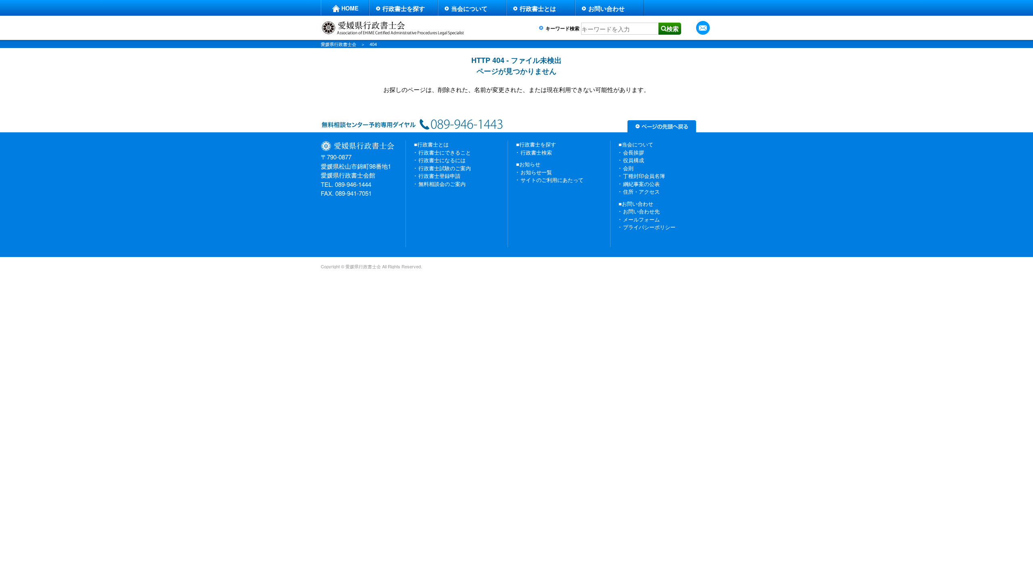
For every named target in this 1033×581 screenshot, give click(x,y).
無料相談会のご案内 (442, 184)
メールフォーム (641, 219)
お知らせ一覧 (536, 172)
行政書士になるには (442, 160)
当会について (469, 8)
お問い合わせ (606, 8)
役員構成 (633, 160)
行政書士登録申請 (439, 176)
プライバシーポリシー (649, 227)
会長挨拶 (633, 152)
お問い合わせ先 (641, 211)
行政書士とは (538, 8)
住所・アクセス (641, 191)
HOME (349, 8)
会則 (628, 168)
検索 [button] (673, 28)
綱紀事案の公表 (641, 184)
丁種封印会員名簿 (644, 176)
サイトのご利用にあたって (552, 180)
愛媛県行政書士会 (338, 44)
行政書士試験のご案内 (444, 168)
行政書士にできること (444, 152)
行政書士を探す (404, 8)
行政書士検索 (536, 152)
